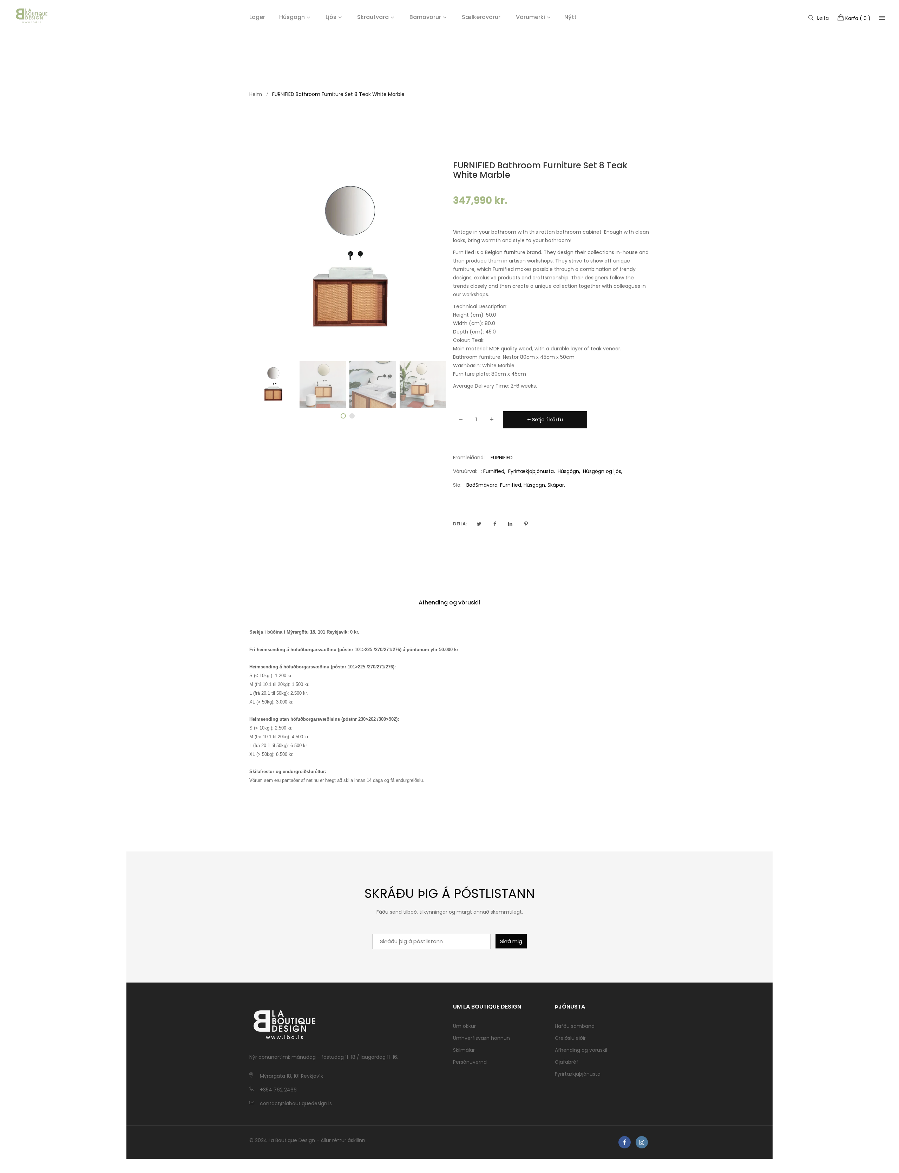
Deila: (460, 523)
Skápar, (556, 484)
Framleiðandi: (469, 457)
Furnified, (511, 484)
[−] (461, 420)
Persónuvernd (470, 1061)
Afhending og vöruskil (449, 602)
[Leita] (882, 17)
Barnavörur (425, 17)
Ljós (331, 17)
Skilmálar (464, 1050)
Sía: (457, 484)
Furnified (493, 471)
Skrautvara (373, 17)
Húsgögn (292, 17)
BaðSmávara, (482, 484)
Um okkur (464, 1026)
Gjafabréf (566, 1061)
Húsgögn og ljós (602, 471)
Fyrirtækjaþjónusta (531, 471)
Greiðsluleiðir (570, 1038)
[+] (492, 420)
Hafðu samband (575, 1026)
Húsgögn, (535, 484)
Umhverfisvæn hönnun (481, 1038)
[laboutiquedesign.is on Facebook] (624, 1142)
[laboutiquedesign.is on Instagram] (642, 1142)
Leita (823, 17)
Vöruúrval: (465, 471)
